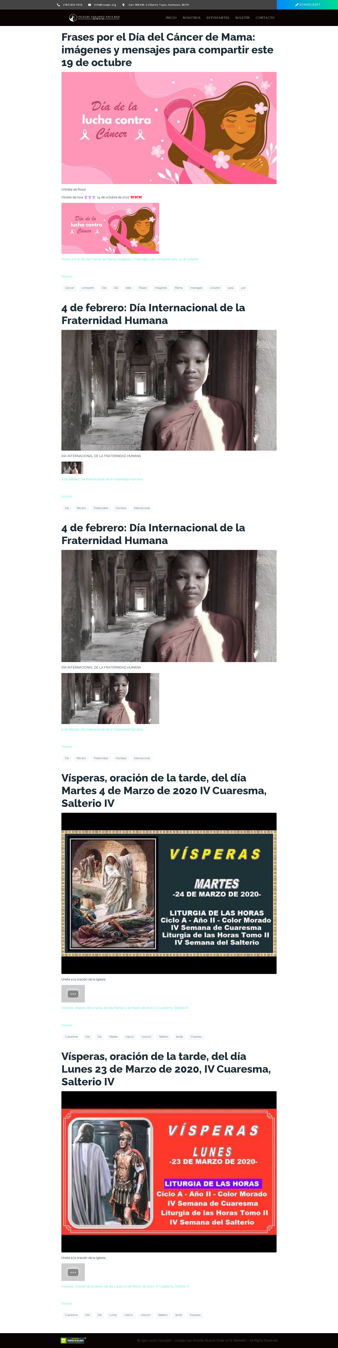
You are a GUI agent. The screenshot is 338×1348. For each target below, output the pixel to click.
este (128, 287)
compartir (88, 287)
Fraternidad (101, 508)
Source (66, 276)
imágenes (161, 287)
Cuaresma (71, 1036)
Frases (143, 287)
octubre (215, 287)
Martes (113, 1036)
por (243, 287)
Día (116, 287)
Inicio (171, 17)
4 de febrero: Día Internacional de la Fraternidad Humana (153, 314)
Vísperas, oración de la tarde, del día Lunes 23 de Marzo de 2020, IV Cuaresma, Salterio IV (166, 1069)
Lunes (113, 1315)
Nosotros (191, 17)
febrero (81, 508)
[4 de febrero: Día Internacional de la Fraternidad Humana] (169, 390)
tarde (179, 1036)
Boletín (242, 17)
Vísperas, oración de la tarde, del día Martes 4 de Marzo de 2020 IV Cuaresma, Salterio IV (164, 790)
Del (104, 287)
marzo (130, 1036)
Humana (121, 508)
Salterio (163, 1036)
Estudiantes (218, 17)
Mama (178, 287)
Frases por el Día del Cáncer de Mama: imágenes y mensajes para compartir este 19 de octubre (167, 50)
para (230, 287)
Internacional (142, 508)
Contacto (265, 17)
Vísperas (196, 1036)
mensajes (196, 287)
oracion (146, 1036)
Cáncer (69, 287)
